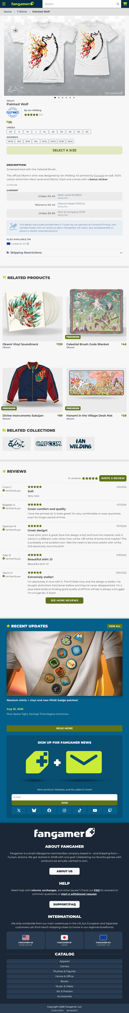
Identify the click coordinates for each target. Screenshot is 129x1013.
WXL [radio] (44, 141)
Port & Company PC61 (71, 212)
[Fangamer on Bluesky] (34, 810)
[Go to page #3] (62, 97)
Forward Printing (100, 224)
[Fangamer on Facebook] (49, 810)
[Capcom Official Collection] (48, 444)
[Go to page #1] (55, 97)
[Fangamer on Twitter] (19, 810)
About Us (65, 871)
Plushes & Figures (64, 971)
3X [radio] (61, 131)
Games (64, 966)
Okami (10, 100)
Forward (99, 175)
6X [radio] (87, 131)
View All (115, 626)
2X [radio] (53, 131)
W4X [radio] (70, 141)
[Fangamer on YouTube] (95, 810)
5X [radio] (78, 131)
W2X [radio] (53, 141)
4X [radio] (70, 131)
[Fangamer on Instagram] (64, 810)
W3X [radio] (61, 141)
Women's (12, 137)
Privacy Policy (57, 1010)
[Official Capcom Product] (13, 112)
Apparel (64, 961)
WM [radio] (27, 141)
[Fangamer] (22, 4)
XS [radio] (10, 131)
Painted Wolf (17, 104)
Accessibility (72, 1010)
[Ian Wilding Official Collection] (80, 444)
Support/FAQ (64, 904)
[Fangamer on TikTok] (79, 810)
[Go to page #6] (74, 97)
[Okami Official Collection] (17, 444)
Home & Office (64, 976)
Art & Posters (64, 991)
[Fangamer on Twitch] (110, 810)
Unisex (11, 127)
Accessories (64, 996)
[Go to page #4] (66, 97)
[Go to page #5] (70, 97)
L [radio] (36, 131)
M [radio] (28, 131)
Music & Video (64, 986)
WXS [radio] (10, 141)
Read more (64, 728)
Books (64, 981)
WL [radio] (36, 141)
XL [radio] (44, 131)
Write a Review (113, 478)
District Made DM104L (71, 203)
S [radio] (19, 131)
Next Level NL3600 (70, 194)
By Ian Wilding (32, 110)
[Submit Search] (118, 4)
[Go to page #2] (59, 97)
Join (64, 802)
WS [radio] (19, 141)
